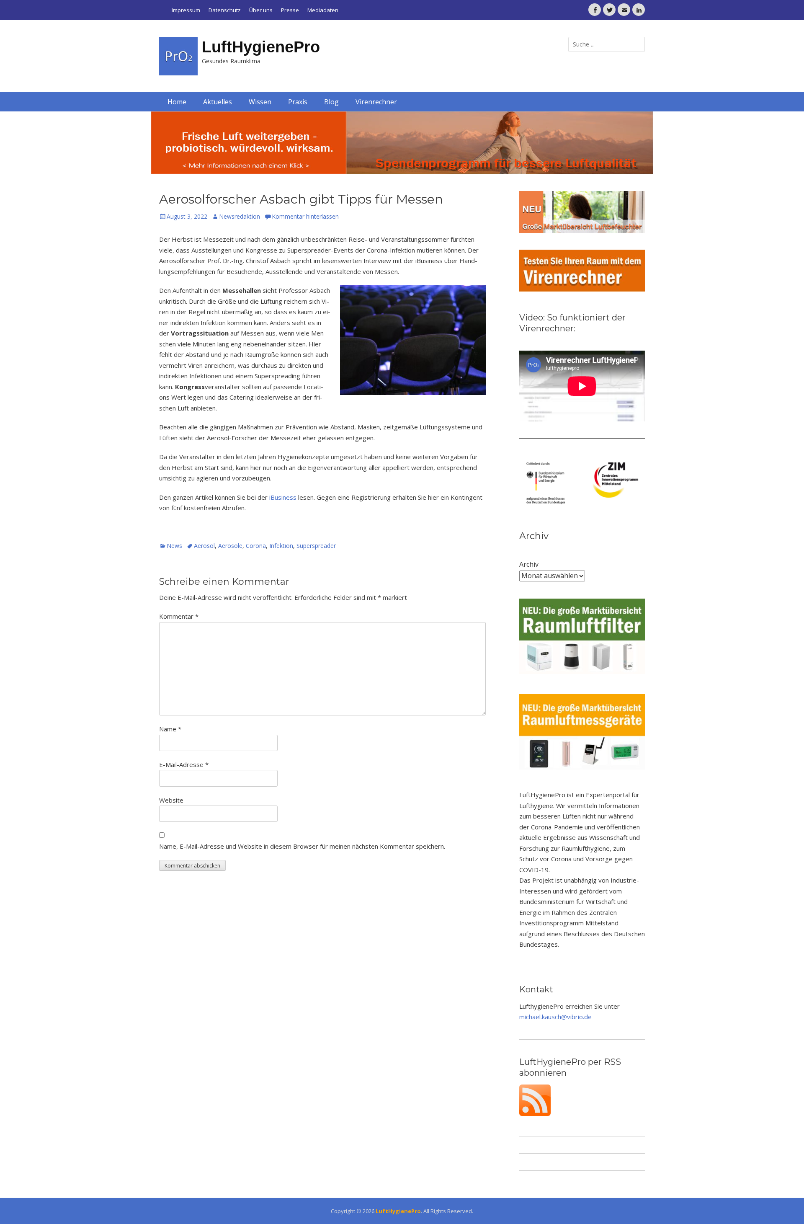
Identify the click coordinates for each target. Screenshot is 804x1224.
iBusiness (282, 497)
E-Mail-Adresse (184, 764)
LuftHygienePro (261, 47)
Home (177, 101)
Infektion (281, 546)
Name (170, 729)
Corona (256, 546)
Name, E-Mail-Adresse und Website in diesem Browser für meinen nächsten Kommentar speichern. (302, 846)
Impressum (186, 10)
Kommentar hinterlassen (305, 216)
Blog (331, 101)
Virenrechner (376, 101)
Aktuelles (217, 101)
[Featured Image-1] (402, 142)
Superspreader (316, 546)
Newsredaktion (239, 216)
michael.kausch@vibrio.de (555, 1016)
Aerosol (204, 546)
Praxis (297, 101)
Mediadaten (322, 10)
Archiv (529, 564)
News (174, 546)
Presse (290, 10)
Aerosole (230, 546)
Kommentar (178, 616)
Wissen (260, 101)
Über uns (261, 10)
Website (171, 800)
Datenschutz (225, 10)
